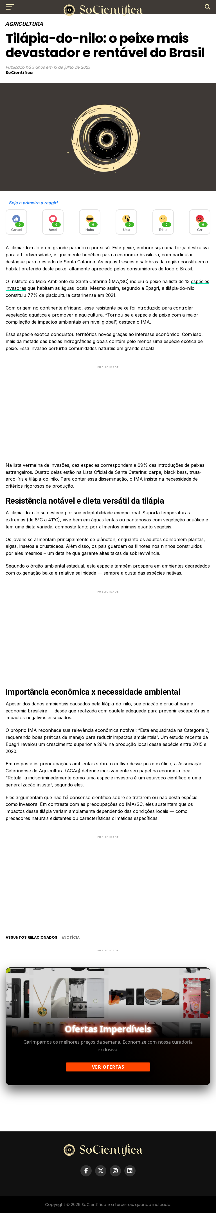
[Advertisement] (108, 409)
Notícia (72, 938)
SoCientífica (19, 72)
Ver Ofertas (108, 1067)
